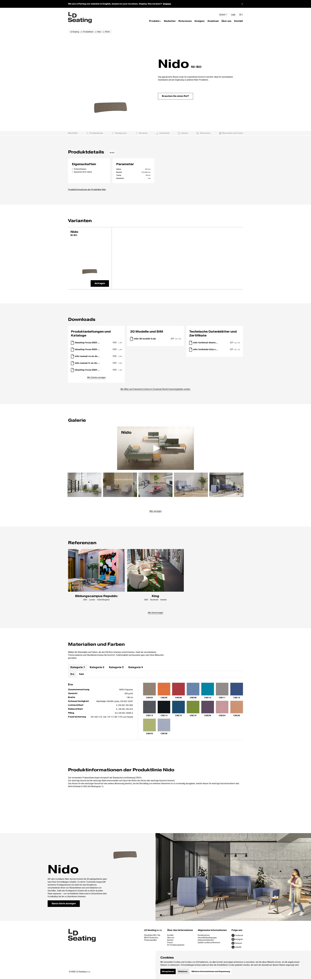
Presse (170, 942)
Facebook (239, 935)
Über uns (170, 937)
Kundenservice (204, 935)
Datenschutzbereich (206, 940)
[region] (155, 667)
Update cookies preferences (209, 942)
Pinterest (238, 943)
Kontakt (170, 935)
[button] (155, 21)
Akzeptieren (168, 971)
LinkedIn (238, 947)
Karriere (170, 940)
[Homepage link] (80, 17)
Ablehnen (183, 971)
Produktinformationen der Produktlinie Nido (87, 189)
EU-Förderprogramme (175, 945)
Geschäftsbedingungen (207, 937)
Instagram (239, 939)
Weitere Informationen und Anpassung (210, 971)
